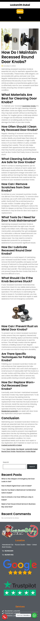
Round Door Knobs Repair (26, 451)
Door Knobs (11, 449)
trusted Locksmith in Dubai (11, 445)
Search (6, 462)
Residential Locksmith (9, 411)
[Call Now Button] (4, 617)
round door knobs (29, 106)
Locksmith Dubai (20, 5)
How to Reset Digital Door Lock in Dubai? (16, 486)
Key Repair (20, 449)
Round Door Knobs (8, 451)
